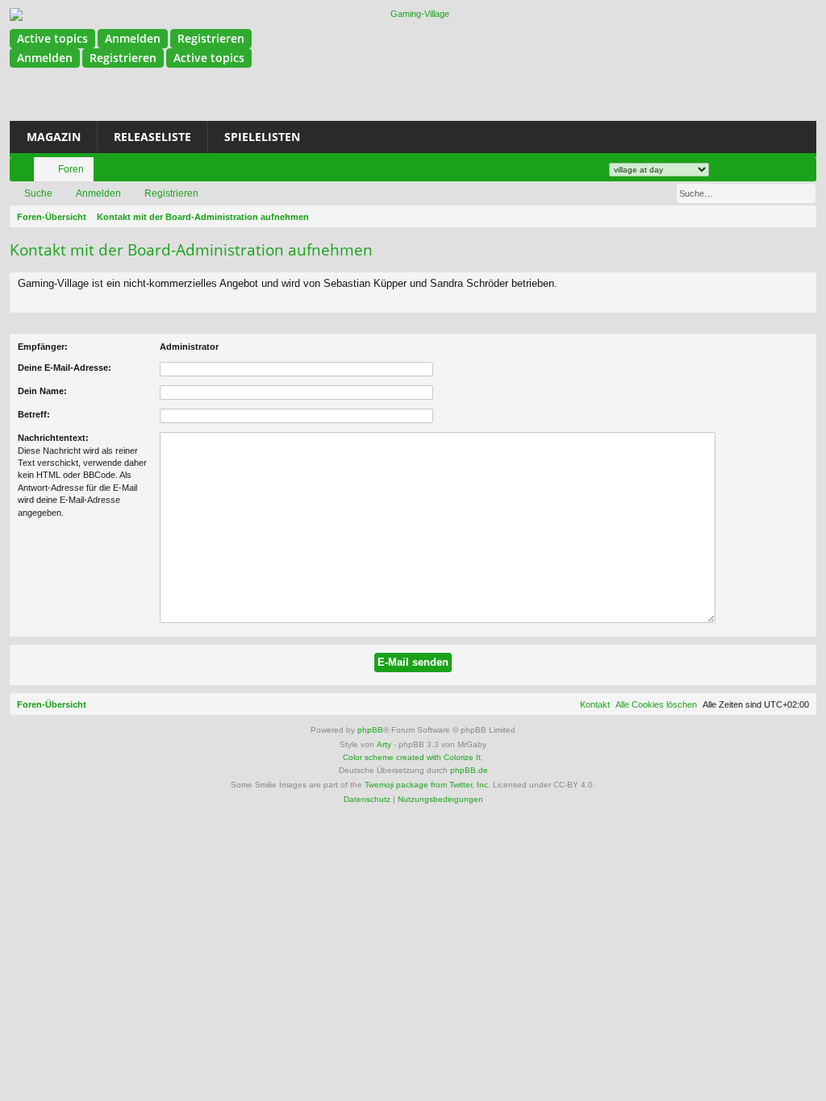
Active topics (52, 38)
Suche (38, 193)
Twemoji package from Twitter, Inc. (427, 784)
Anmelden (133, 38)
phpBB (370, 729)
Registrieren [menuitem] (753, 172)
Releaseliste (152, 136)
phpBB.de (469, 770)
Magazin (54, 136)
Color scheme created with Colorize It (412, 757)
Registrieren (210, 38)
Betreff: (34, 414)
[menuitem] (561, 163)
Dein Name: (42, 391)
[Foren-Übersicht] (413, 14)
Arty (384, 744)
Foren (71, 169)
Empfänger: (43, 346)
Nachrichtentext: (53, 437)
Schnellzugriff (25, 172)
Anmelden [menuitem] (729, 172)
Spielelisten (262, 136)
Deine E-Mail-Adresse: (64, 367)
